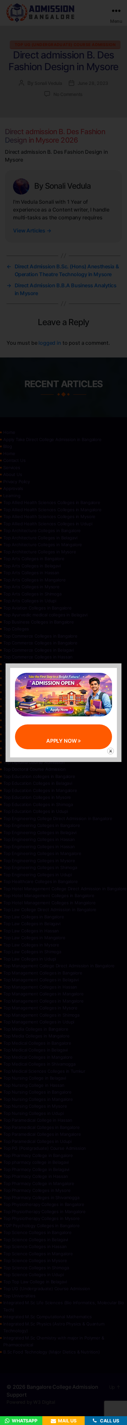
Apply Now (62, 740)
